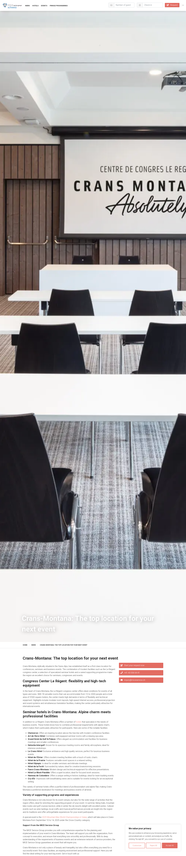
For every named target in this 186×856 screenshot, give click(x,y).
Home (25, 645)
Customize (137, 845)
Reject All (153, 845)
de (183, 5)
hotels (78, 722)
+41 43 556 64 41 (132, 672)
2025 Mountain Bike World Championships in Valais (64, 817)
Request (174, 5)
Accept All (170, 845)
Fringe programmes (59, 6)
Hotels (35, 6)
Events (44, 6)
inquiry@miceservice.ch (134, 680)
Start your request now (134, 665)
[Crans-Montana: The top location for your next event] (12, 5)
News (27, 6)
